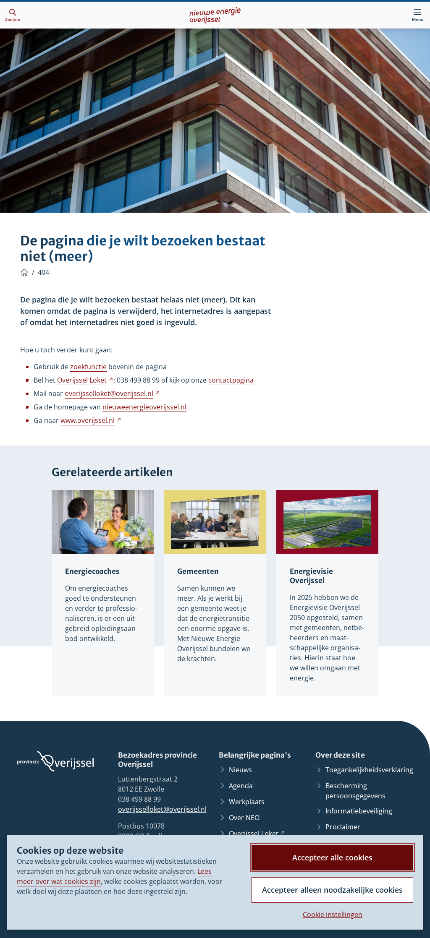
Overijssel (85, 380)
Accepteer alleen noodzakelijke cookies (332, 890)
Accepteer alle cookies (332, 857)
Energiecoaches (92, 571)
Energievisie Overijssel (311, 576)
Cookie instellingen (332, 914)
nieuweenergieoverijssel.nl (144, 407)
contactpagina (231, 380)
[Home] (24, 272)
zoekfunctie (88, 366)
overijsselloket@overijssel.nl (162, 809)
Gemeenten (198, 571)
